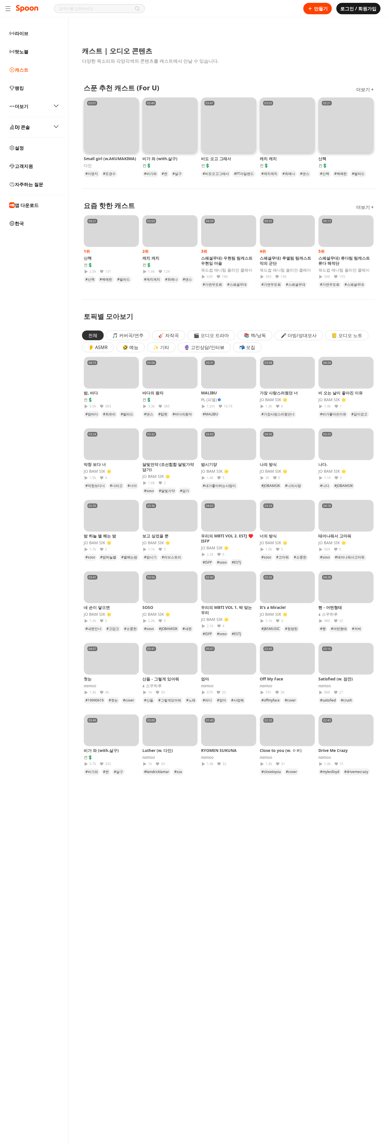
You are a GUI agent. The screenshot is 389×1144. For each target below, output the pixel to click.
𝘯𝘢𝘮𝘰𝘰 (90, 685)
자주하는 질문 (29, 184)
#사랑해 (237, 700)
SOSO (147, 607)
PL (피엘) (209, 399)
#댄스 (304, 173)
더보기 (21, 106)
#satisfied (328, 700)
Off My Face (271, 679)
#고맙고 (113, 628)
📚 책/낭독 (255, 335)
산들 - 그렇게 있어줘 (160, 679)
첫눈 (90, 679)
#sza (178, 771)
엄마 (207, 679)
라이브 (21, 33)
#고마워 (282, 557)
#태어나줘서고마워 (350, 557)
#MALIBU (210, 414)
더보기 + (365, 89)
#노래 (190, 700)
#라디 (207, 700)
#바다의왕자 (182, 414)
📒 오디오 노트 (346, 335)
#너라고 (116, 485)
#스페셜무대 (237, 284)
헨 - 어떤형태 (330, 607)
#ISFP (207, 562)
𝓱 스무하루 (328, 614)
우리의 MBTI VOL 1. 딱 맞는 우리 (226, 610)
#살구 (177, 173)
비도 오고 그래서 (216, 158)
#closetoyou (271, 771)
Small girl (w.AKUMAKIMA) (110, 158)
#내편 (187, 628)
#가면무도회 (212, 284)
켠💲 (146, 165)
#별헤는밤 (129, 557)
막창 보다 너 (95, 464)
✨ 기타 (161, 347)
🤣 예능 (130, 347)
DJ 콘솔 (22, 127)
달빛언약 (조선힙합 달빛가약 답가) (168, 467)
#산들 (148, 700)
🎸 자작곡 (168, 335)
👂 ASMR (98, 347)
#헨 (323, 628)
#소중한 (300, 557)
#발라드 (358, 173)
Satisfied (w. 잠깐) (335, 679)
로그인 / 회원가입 (358, 8)
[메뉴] (8, 8)
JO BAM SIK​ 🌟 (273, 399)
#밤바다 (91, 414)
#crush (346, 700)
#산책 (324, 173)
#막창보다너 (95, 485)
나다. (322, 464)
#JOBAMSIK (270, 485)
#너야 (132, 485)
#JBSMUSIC (270, 628)
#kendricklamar (156, 771)
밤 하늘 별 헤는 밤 (100, 536)
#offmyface (270, 700)
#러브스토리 (171, 557)
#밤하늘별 (108, 557)
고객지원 (24, 166)
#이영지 (91, 173)
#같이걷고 (359, 414)
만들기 (321, 8)
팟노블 (21, 51)
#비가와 (150, 173)
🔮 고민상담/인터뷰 (204, 347)
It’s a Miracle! (273, 607)
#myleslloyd (329, 771)
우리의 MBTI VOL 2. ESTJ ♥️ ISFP (227, 538)
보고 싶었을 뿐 (155, 536)
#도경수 (109, 173)
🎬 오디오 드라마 (211, 335)
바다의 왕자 (152, 392)
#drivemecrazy (356, 771)
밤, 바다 (91, 392)
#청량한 (291, 628)
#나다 (324, 485)
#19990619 (94, 700)
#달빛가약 (167, 490)
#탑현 (162, 414)
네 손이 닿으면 (97, 607)
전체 (92, 335)
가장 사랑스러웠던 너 (279, 392)
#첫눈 (113, 700)
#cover (128, 700)
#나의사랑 (293, 485)
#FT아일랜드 (244, 173)
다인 (88, 165)
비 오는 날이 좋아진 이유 (340, 392)
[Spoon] (27, 8)
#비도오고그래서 (216, 173)
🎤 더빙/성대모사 (299, 335)
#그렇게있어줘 (169, 700)
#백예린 (340, 173)
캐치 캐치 (268, 158)
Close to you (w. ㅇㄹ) (281, 750)
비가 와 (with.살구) (159, 158)
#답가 (184, 490)
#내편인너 (93, 628)
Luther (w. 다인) (157, 750)
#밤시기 (150, 557)
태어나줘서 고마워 (334, 536)
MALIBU (209, 392)
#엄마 (221, 700)
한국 (19, 223)
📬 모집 (247, 347)
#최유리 (109, 414)
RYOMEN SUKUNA (219, 750)
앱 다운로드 (27, 205)
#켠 (164, 173)
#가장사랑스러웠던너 (277, 414)
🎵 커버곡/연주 (128, 335)
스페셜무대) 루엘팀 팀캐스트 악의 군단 (285, 260)
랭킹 (19, 88)
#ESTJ (236, 562)
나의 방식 (268, 464)
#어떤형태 (339, 628)
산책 (322, 158)
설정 (19, 148)
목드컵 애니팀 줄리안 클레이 (226, 270)
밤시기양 (209, 464)
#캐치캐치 (269, 173)
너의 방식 (268, 536)
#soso (149, 490)
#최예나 (288, 173)
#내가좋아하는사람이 (219, 485)
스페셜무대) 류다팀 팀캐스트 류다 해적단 (344, 260)
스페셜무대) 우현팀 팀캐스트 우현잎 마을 (227, 260)
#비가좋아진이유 (333, 414)
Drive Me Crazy (333, 750)
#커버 (356, 628)
